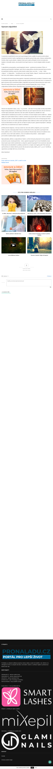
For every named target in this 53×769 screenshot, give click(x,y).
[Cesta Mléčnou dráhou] (13, 245)
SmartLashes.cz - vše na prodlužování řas (10, 686)
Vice (36, 767)
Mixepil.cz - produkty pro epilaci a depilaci (10, 708)
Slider (12, 23)
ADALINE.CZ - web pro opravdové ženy (10, 678)
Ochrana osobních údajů (6, 759)
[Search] (51, 19)
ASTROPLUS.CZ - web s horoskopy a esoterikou (12, 679)
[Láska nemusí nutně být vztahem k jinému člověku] (39, 224)
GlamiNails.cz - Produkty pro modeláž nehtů (11, 731)
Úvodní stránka (4, 23)
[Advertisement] (26, 11)
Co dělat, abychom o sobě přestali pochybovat (13, 213)
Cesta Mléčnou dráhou (13, 255)
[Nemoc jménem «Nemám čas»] (13, 224)
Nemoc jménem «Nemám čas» (13, 233)
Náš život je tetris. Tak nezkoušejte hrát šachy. (39, 213)
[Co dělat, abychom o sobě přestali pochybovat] (13, 203)
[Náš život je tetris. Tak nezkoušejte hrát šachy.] (39, 203)
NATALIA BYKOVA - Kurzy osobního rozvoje (11, 681)
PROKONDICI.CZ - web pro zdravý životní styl (11, 676)
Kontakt (3, 756)
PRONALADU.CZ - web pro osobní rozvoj (10, 674)
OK (32, 767)
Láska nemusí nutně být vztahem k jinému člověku (39, 234)
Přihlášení (49, 276)
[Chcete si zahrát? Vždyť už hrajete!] (39, 245)
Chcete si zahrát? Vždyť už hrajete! (39, 255)
